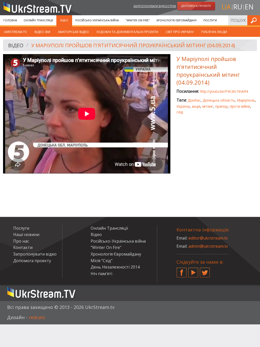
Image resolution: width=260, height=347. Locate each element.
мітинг (207, 106)
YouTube (193, 270)
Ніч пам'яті (101, 273)
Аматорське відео (73, 31)
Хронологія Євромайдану (176, 20)
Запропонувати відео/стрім (154, 6)
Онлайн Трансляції (38, 20)
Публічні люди (214, 31)
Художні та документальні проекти (127, 31)
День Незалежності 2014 (115, 267)
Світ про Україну (180, 31)
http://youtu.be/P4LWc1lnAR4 (224, 91)
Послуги (210, 20)
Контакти (22, 247)
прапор (221, 106)
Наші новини (26, 234)
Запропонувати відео (35, 254)
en (249, 6)
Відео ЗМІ (42, 31)
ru (237, 6)
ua (226, 6)
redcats (37, 317)
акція (196, 106)
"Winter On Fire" (137, 20)
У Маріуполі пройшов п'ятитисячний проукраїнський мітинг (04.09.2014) (133, 45)
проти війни (240, 106)
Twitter (205, 270)
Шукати (254, 20)
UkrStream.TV (15, 31)
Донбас (194, 100)
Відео (64, 20)
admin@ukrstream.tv (208, 246)
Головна (10, 20)
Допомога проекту (32, 260)
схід (179, 111)
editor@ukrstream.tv (208, 238)
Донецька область (219, 100)
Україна (183, 106)
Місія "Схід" (101, 260)
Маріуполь (246, 100)
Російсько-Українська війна (97, 20)
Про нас (21, 241)
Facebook (181, 270)
